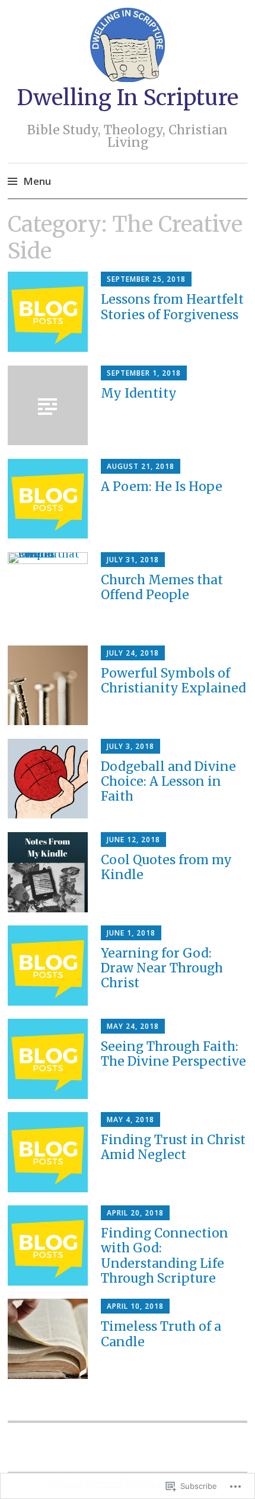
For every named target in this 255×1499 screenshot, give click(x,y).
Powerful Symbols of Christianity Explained (173, 680)
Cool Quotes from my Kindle (166, 867)
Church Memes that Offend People (162, 587)
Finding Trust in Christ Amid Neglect (173, 1147)
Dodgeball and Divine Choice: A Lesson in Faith (168, 781)
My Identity (139, 393)
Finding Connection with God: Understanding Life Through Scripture (164, 1255)
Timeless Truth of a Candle (161, 1333)
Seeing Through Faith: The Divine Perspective (173, 1053)
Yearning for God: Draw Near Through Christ (162, 968)
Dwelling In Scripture (127, 97)
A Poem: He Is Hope (161, 486)
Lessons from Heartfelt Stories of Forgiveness (172, 306)
